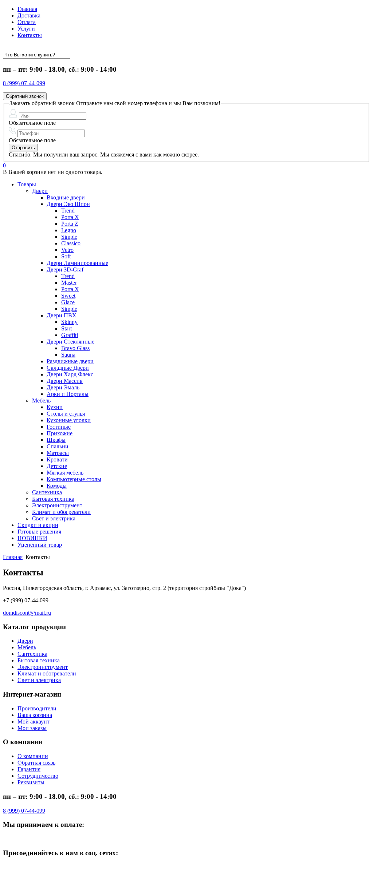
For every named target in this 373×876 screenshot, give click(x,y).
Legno (68, 230)
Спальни (57, 446)
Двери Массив (65, 381)
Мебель (41, 400)
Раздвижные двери (70, 361)
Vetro (67, 250)
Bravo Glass (75, 348)
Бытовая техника (53, 499)
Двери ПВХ (61, 315)
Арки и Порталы (68, 394)
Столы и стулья (66, 414)
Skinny (69, 322)
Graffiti (69, 335)
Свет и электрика (53, 518)
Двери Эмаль (63, 387)
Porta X (70, 217)
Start (66, 328)
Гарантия (28, 769)
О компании (32, 756)
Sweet (68, 296)
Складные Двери (68, 368)
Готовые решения (39, 531)
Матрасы (58, 453)
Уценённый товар (39, 545)
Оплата (26, 22)
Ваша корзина (34, 715)
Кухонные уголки (69, 420)
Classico (71, 243)
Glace (68, 302)
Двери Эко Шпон (68, 204)
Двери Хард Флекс (70, 374)
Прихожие (59, 433)
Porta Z (69, 224)
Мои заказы (32, 728)
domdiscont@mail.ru (27, 613)
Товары (26, 184)
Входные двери (66, 197)
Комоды (57, 486)
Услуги (26, 28)
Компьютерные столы (74, 479)
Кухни (55, 407)
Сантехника (47, 492)
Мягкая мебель (65, 472)
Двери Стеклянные (70, 341)
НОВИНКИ (32, 538)
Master (69, 283)
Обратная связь (36, 763)
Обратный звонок (25, 96)
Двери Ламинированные (77, 263)
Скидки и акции (37, 525)
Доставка (28, 15)
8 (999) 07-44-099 (24, 83)
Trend (68, 210)
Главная (27, 9)
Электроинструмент (57, 505)
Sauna (68, 355)
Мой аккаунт (33, 721)
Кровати (57, 459)
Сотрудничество (37, 776)
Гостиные (59, 427)
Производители (36, 708)
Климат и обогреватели (61, 512)
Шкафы (56, 440)
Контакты (29, 35)
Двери (40, 191)
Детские (57, 466)
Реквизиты (30, 782)
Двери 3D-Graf (65, 269)
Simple (69, 237)
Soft (66, 256)
